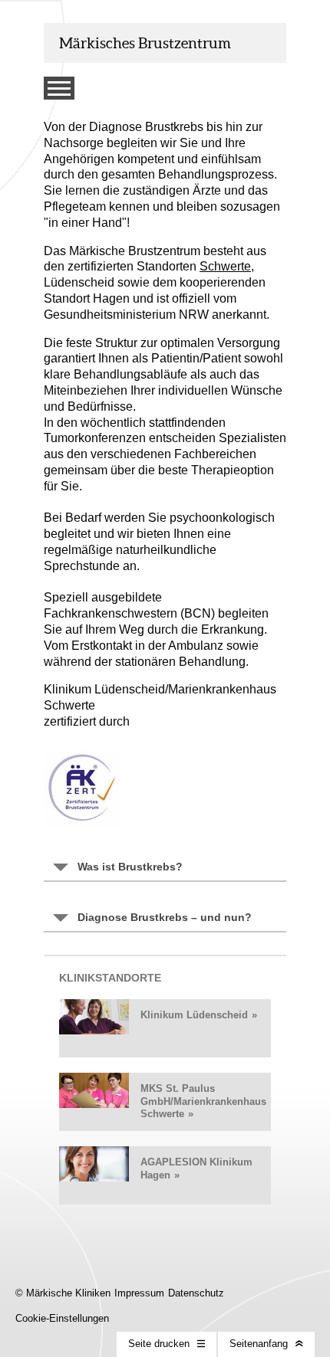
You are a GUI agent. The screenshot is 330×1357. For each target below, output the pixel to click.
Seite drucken (159, 1343)
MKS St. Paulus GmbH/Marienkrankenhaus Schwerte (203, 1101)
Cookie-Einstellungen (62, 1318)
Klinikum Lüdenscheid (194, 1015)
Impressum (139, 1293)
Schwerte (225, 266)
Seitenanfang (258, 1343)
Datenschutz (196, 1293)
